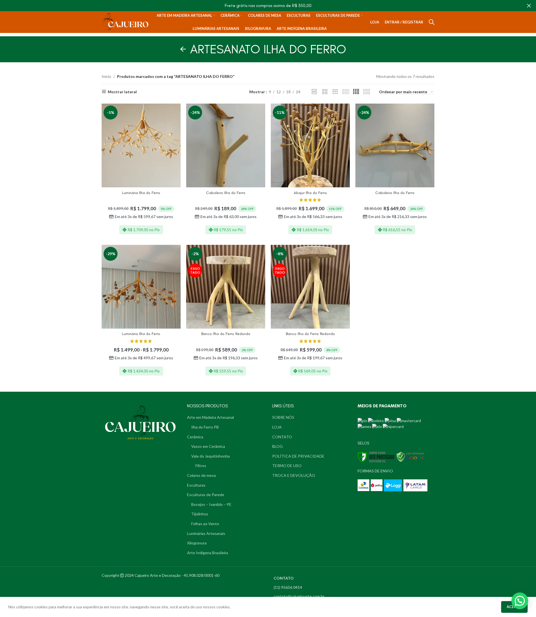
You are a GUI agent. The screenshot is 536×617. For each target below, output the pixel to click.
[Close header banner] (529, 5)
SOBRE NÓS (283, 417)
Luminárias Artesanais (206, 533)
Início (106, 76)
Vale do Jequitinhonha (210, 456)
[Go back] (183, 49)
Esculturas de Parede (205, 494)
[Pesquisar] (431, 22)
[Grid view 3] (335, 91)
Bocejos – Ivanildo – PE (211, 504)
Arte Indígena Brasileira (207, 552)
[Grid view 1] (314, 91)
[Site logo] (125, 21)
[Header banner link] (259, 5)
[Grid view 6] (345, 91)
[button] (519, 600)
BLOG (277, 446)
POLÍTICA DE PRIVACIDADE (298, 456)
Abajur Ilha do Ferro (310, 192)
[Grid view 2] (324, 91)
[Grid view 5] (366, 91)
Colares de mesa (201, 475)
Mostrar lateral (122, 91)
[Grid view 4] (356, 91)
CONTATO (282, 436)
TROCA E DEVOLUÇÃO (293, 475)
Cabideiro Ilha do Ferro (225, 192)
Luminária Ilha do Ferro (141, 192)
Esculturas (196, 485)
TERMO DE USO (287, 465)
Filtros (200, 465)
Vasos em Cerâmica (208, 446)
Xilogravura (197, 543)
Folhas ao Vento (205, 523)
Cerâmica (195, 436)
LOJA (277, 427)
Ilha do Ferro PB (205, 427)
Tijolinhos (199, 513)
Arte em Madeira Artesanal (210, 417)
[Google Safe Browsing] (411, 456)
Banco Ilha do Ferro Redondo (225, 333)
